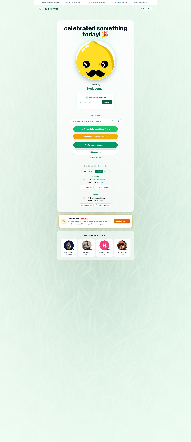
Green (106, 171)
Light (84, 171)
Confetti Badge (95, 157)
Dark (90, 171)
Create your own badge (94, 145)
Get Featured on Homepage (94, 136)
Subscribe (107, 102)
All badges (94, 152)
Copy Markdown (104, 187)
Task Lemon (95, 88)
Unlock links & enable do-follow (97, 129)
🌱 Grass (99, 171)
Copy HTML (88, 187)
